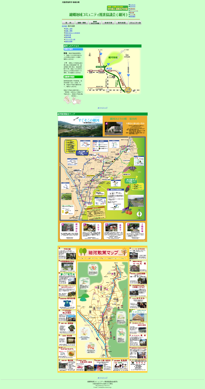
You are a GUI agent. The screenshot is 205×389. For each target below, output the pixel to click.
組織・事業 (68, 31)
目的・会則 (68, 28)
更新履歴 (132, 16)
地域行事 (68, 35)
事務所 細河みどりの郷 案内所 (72, 32)
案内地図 (68, 37)
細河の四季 (68, 41)
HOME (64, 26)
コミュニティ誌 (70, 39)
